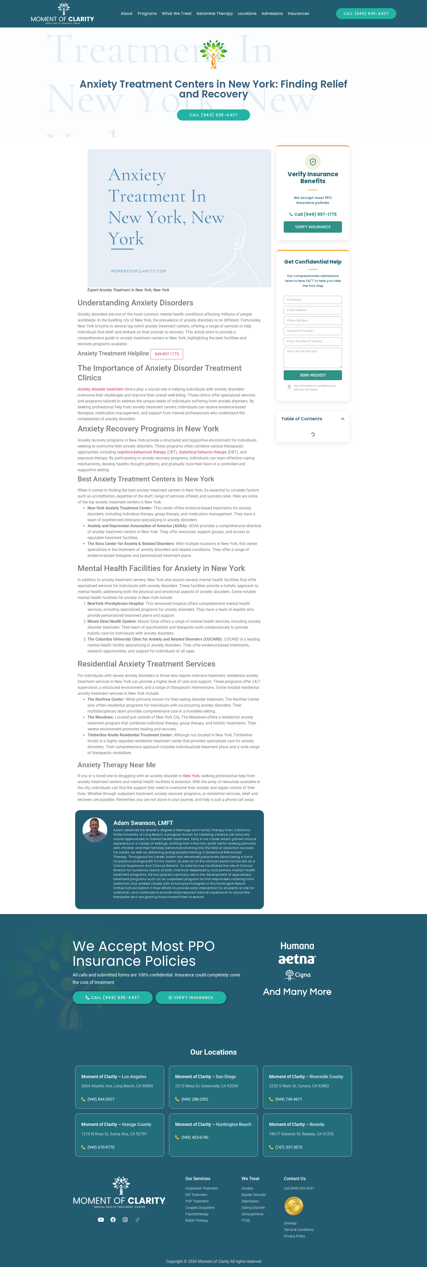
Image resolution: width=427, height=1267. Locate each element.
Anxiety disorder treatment (100, 389)
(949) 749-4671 (288, 1099)
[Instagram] (125, 1219)
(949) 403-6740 (194, 1137)
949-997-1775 (167, 354)
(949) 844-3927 (100, 1099)
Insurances (298, 13)
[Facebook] (113, 1219)
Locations (247, 13)
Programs (147, 13)
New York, (191, 775)
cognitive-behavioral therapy (141, 452)
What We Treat (177, 13)
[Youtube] (101, 1219)
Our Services (197, 1178)
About (127, 13)
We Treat (250, 1178)
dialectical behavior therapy (203, 452)
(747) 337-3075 (288, 1147)
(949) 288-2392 (194, 1099)
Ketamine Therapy (215, 13)
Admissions (272, 13)
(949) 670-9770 (100, 1147)
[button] (342, 419)
